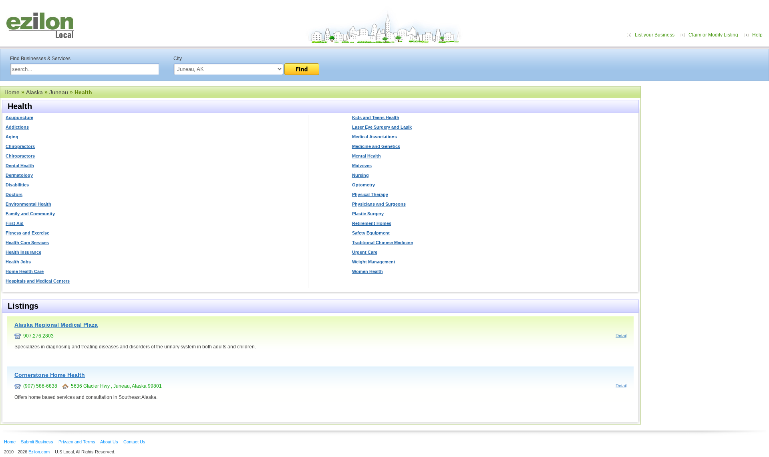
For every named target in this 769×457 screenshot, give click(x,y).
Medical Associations (374, 136)
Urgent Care (364, 252)
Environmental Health (28, 204)
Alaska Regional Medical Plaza (56, 325)
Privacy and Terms (76, 441)
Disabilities (17, 184)
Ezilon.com (39, 451)
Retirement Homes (371, 223)
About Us (109, 441)
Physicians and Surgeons (379, 204)
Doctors (14, 194)
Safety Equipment (371, 233)
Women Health (367, 271)
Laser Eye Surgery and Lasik (382, 127)
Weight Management (373, 261)
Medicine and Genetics (376, 146)
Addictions (17, 127)
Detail (621, 335)
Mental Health (366, 156)
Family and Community (30, 213)
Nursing (360, 175)
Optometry (363, 184)
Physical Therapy (370, 194)
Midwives (362, 165)
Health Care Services (27, 242)
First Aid (15, 223)
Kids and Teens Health (375, 117)
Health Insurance (23, 252)
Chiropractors (20, 146)
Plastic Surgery (368, 213)
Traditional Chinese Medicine (382, 242)
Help (757, 35)
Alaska (34, 92)
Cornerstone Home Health (49, 375)
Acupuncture (19, 117)
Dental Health (20, 165)
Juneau (58, 92)
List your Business (654, 35)
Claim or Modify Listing (713, 35)
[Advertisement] (707, 135)
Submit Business (37, 441)
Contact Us (134, 441)
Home (12, 92)
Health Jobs (18, 261)
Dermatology (19, 175)
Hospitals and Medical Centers (38, 281)
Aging (12, 136)
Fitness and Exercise (27, 233)
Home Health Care (25, 271)
